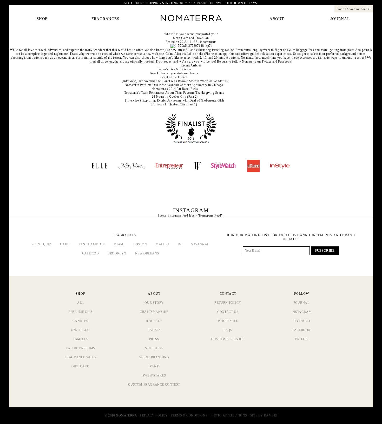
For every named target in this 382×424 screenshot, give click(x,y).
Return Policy (227, 303)
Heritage (154, 321)
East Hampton (92, 244)
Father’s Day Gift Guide (174, 69)
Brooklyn (117, 253)
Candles (80, 321)
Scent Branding (154, 357)
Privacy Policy (154, 415)
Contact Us (227, 312)
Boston (140, 244)
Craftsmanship (154, 312)
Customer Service (228, 339)
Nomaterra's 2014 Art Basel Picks (175, 89)
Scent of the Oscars (174, 77)
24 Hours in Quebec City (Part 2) (175, 96)
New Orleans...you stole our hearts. (174, 73)
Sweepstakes (154, 375)
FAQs (227, 330)
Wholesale (228, 321)
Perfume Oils (80, 312)
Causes (154, 330)
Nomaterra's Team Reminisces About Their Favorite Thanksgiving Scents (174, 93)
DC (180, 244)
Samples (80, 339)
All (80, 303)
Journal (301, 303)
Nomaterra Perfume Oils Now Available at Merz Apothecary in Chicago (174, 85)
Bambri (271, 415)
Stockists (154, 348)
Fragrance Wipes (80, 357)
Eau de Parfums (80, 348)
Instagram (302, 312)
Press (154, 339)
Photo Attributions (228, 415)
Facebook (284, 61)
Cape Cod (90, 253)
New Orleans (147, 253)
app (225, 54)
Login (341, 8)
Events (154, 366)
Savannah (200, 244)
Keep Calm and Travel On (191, 38)
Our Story (153, 303)
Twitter (266, 61)
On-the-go (80, 330)
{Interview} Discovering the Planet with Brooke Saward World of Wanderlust (175, 81)
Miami (119, 244)
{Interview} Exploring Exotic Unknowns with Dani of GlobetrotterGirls (175, 100)
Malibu (162, 244)
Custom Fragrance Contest (154, 384)
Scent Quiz (41, 244)
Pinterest (301, 321)
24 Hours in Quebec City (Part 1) (174, 104)
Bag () (359, 8)
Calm (169, 54)
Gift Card (80, 366)
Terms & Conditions (189, 415)
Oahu (65, 244)
